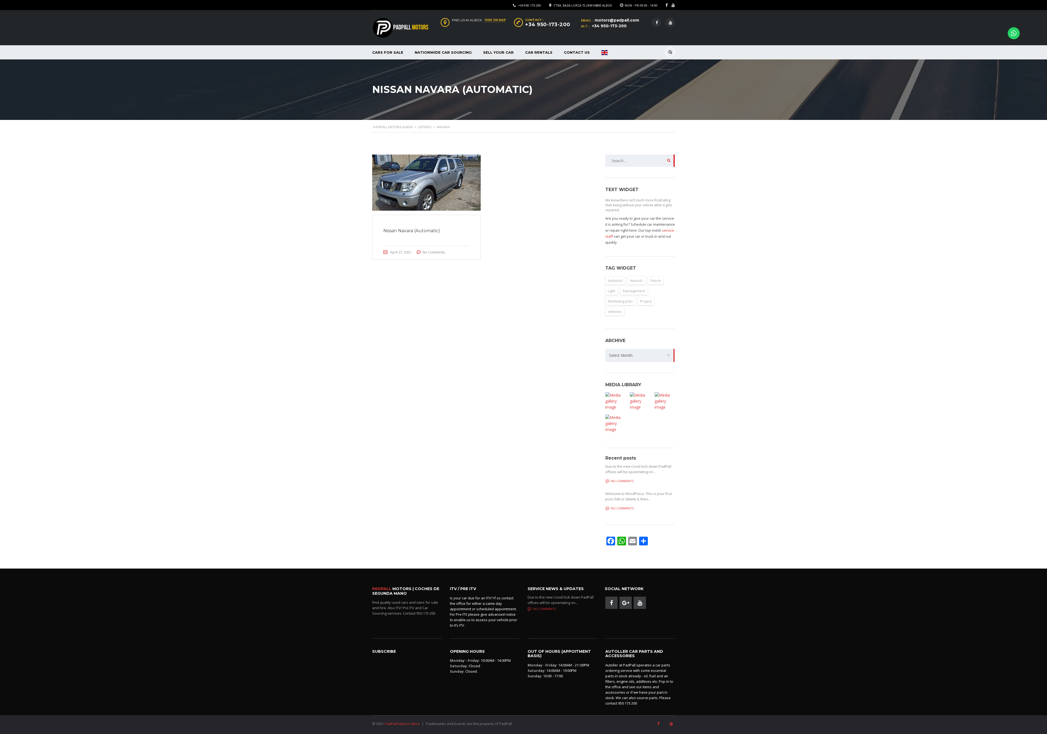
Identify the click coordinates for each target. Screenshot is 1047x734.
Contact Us (577, 52)
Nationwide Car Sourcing (443, 52)
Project (646, 301)
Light (611, 290)
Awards (636, 280)
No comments (622, 481)
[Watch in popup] (615, 401)
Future (655, 280)
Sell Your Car (498, 52)
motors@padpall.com (617, 20)
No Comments (434, 252)
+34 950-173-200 (529, 5)
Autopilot (615, 280)
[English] (604, 52)
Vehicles (615, 311)
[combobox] (640, 355)
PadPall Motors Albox (402, 723)
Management (634, 290)
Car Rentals (538, 52)
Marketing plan (620, 301)
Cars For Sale (387, 52)
